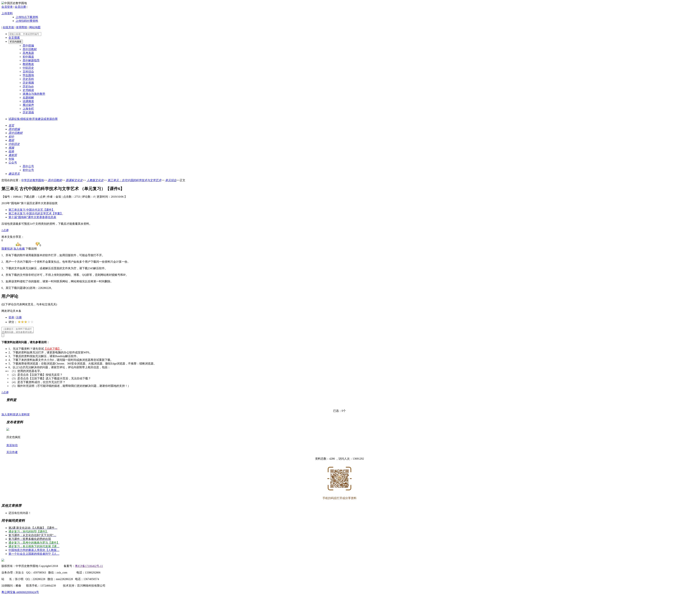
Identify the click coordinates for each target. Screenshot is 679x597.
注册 (19, 317)
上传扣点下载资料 (27, 17)
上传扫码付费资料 (27, 20)
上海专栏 (28, 108)
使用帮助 (21, 27)
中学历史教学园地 (32, 180)
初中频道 (28, 56)
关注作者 (12, 452)
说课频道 (28, 101)
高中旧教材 (30, 49)
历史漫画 (28, 112)
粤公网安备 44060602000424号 (20, 592)
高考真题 (28, 52)
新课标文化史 (74, 180)
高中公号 (28, 166)
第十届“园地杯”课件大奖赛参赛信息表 (32, 217)
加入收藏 (19, 248)
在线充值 (8, 27)
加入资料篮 (8, 414)
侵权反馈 (26, 118)
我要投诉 (7, 248)
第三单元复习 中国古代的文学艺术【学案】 (35, 213)
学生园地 (28, 75)
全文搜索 (14, 37)
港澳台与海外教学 (34, 93)
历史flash (28, 86)
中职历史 (28, 67)
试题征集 (14, 118)
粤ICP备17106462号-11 (89, 565)
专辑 (11, 158)
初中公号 (28, 169)
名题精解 (28, 97)
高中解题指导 (31, 60)
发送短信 (12, 445)
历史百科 (28, 78)
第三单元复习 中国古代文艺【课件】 (31, 209)
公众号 (12, 162)
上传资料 (7, 13)
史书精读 (28, 90)
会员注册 (20, 6)
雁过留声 (28, 104)
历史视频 (28, 82)
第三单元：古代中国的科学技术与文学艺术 (134, 180)
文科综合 (28, 71)
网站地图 (34, 27)
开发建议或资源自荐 (45, 118)
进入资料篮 (23, 414)
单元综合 (170, 180)
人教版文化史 (95, 180)
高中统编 (28, 45)
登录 (11, 317)
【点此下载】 (52, 348)
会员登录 (7, 6)
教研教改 (28, 64)
